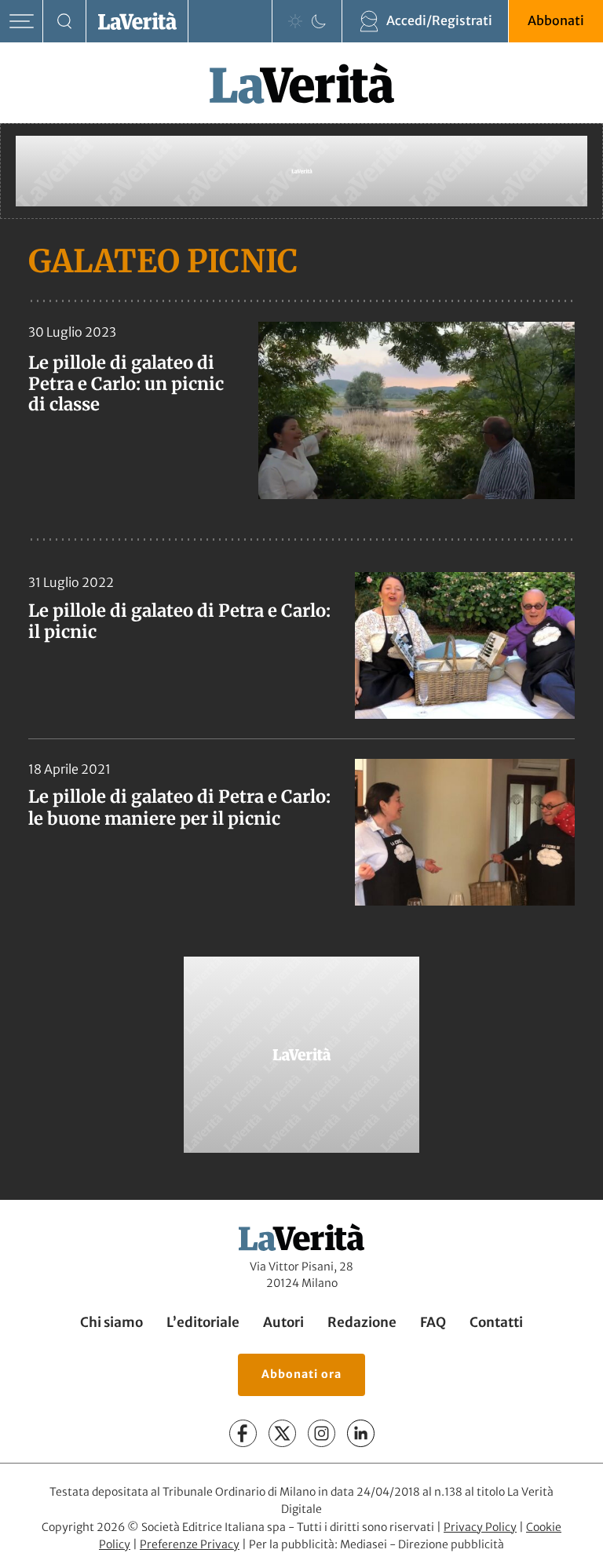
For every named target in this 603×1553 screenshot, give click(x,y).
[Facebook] (243, 1433)
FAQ (433, 1322)
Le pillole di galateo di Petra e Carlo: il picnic (179, 621)
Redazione (362, 1322)
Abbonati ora (301, 1374)
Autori (283, 1322)
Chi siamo (111, 1322)
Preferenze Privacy (189, 1544)
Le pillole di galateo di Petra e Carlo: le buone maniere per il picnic (179, 807)
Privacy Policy (480, 1527)
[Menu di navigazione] (21, 21)
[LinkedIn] (361, 1433)
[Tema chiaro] (295, 21)
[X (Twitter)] (282, 1433)
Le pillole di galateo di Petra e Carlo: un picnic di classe (126, 383)
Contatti (496, 1322)
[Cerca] (64, 21)
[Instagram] (321, 1433)
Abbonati (556, 20)
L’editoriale (202, 1322)
